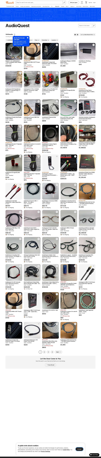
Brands (62, 6)
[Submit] (94, 25)
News (67, 6)
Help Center (92, 6)
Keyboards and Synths (36, 6)
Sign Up (90, 2)
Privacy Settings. (45, 451)
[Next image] (20, 51)
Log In (94, 2)
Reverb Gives (85, 6)
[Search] (64, 2)
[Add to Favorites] (14, 34)
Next (57, 352)
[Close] (27, 37)
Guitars (17, 6)
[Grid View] (75, 35)
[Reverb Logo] (10, 2)
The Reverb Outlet (10, 6)
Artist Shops (78, 6)
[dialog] (50, 449)
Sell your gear (73, 2)
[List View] (77, 35)
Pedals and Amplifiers (25, 6)
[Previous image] (7, 51)
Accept (79, 449)
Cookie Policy (66, 449)
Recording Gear (46, 6)
